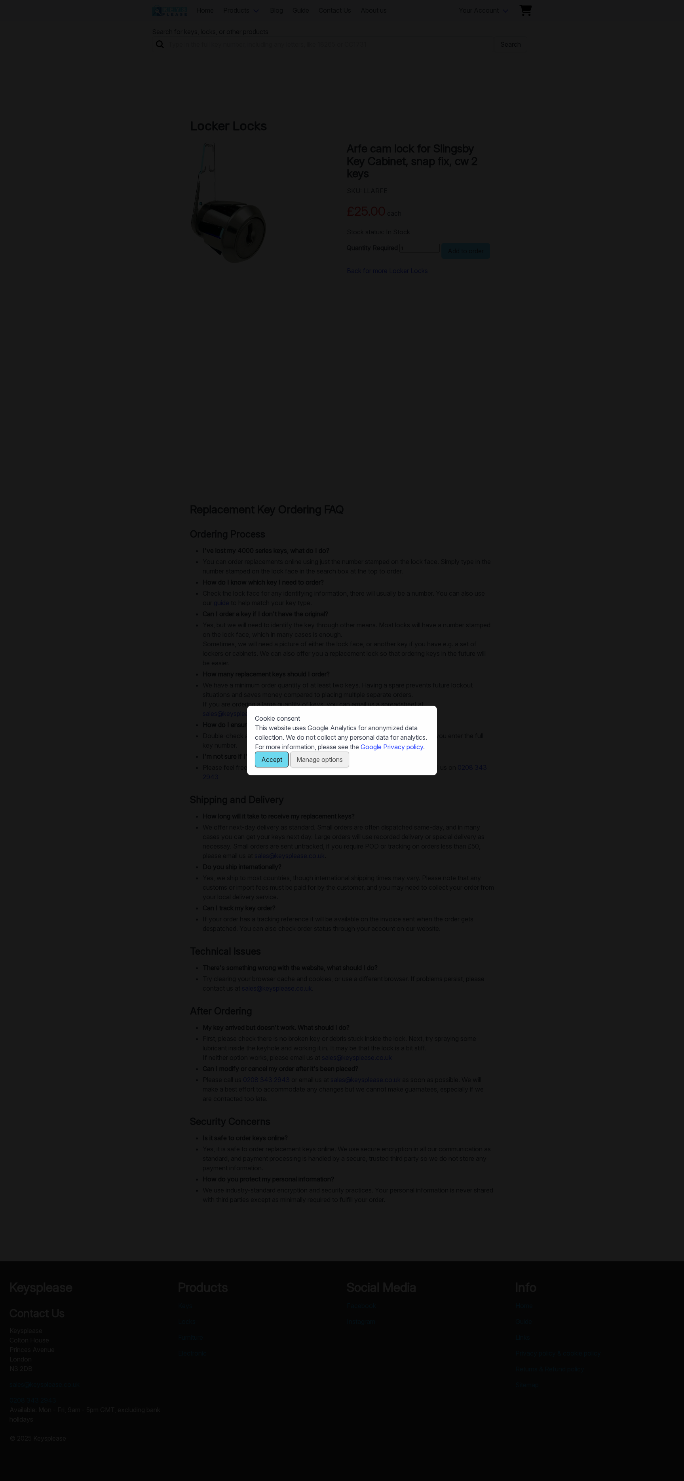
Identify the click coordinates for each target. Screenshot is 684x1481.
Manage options (319, 759)
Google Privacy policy (392, 747)
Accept (271, 759)
